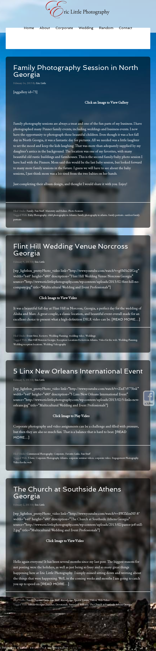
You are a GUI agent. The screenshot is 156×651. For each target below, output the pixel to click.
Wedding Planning (58, 335)
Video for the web (108, 340)
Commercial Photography (40, 453)
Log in (76, 648)
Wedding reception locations (27, 344)
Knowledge (67, 600)
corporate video (103, 458)
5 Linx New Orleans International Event (78, 371)
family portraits (115, 215)
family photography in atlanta (92, 215)
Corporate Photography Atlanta (52, 458)
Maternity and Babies (56, 211)
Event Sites (32, 335)
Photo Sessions (75, 211)
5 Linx (31, 458)
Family (30, 211)
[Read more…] (125, 319)
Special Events (81, 600)
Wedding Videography (54, 344)
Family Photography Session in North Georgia (75, 71)
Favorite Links (72, 453)
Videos (93, 600)
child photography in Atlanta (62, 215)
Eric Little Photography (78, 9)
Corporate (59, 453)
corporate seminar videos (81, 458)
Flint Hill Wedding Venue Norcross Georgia (70, 249)
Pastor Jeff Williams (78, 604)
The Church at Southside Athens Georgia (67, 492)
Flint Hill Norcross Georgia (41, 340)
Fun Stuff (39, 211)
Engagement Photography (125, 458)
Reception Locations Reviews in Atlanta (77, 340)
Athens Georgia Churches (41, 604)
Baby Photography (37, 215)
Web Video (103, 600)
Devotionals (62, 604)
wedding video (76, 335)
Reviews (43, 335)
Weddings (90, 335)
